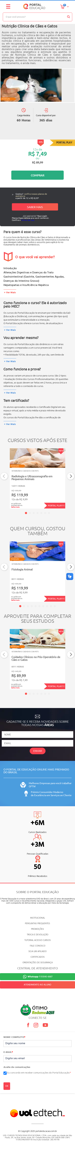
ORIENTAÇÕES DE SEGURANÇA (37, 962)
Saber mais (35, 207)
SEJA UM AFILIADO (37, 951)
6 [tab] (45, 513)
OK (6, 1086)
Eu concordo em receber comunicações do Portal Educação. (39, 1073)
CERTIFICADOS (38, 957)
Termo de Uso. (28, 220)
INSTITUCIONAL (37, 918)
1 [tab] (26, 513)
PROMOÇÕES (37, 929)
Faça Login (42, 215)
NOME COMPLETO (14, 1037)
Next (70, 476)
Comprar (37, 175)
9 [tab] (51, 606)
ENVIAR (37, 751)
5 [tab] (41, 513)
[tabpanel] (37, 478)
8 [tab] (47, 606)
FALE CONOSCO (37, 946)
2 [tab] (30, 513)
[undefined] (37, 85)
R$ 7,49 (37, 153)
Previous (4, 476)
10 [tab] (55, 606)
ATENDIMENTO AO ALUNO (37, 985)
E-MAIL (8, 1052)
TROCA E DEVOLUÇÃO (37, 935)
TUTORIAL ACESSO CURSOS (37, 940)
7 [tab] (49, 513)
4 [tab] (37, 513)
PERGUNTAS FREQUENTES (37, 923)
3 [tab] (34, 513)
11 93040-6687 (40, 977)
